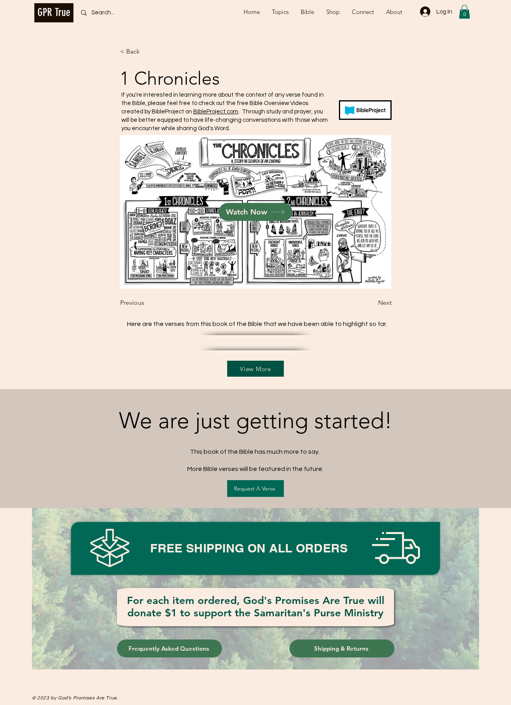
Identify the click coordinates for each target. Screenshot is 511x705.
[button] (464, 12)
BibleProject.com (215, 112)
